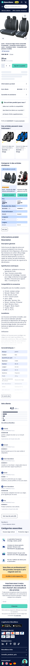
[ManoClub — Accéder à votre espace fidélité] (16, 2)
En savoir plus (17, 615)
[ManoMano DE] (10, 663)
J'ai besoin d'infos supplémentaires (13, 114)
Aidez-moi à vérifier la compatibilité (13, 106)
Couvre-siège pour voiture (9, 524)
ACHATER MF (9, 121)
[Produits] (2, 6)
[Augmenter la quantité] (9, 66)
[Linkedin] (2, 644)
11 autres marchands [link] (19, 121)
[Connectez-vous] (21, 2)
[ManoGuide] (24, 661)
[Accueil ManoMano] (7, 2)
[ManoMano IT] (2, 663)
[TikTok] (18, 644)
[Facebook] (6, 644)
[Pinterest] (10, 644)
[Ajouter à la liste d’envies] (25, 38)
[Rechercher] (6, 6)
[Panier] (25, 2)
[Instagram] (14, 644)
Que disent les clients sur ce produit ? (13, 110)
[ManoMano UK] (6, 663)
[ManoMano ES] (14, 663)
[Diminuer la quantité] (3, 66)
